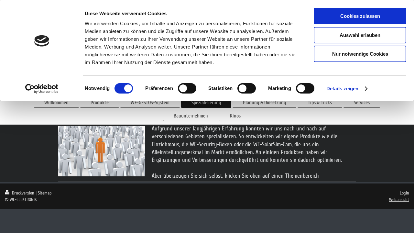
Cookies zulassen (360, 16)
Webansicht (399, 199)
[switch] (187, 88)
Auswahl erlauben (360, 35)
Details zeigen (342, 88)
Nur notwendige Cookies (360, 54)
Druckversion (23, 193)
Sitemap (45, 193)
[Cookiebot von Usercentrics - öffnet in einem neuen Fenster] (42, 89)
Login (404, 193)
